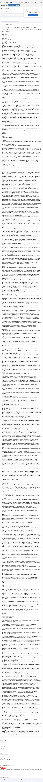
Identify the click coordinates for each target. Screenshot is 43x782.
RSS (1, 744)
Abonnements (2, 742)
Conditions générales (4, 775)
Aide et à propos (3, 748)
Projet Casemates (3, 750)
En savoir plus (4, 5)
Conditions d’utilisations (4, 777)
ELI (1, 753)
